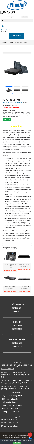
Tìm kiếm (24, 17)
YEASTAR (25, 102)
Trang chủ (4, 42)
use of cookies (28, 440)
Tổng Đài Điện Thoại (11, 42)
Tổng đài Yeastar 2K (24, 286)
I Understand (17, 442)
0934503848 (27, 437)
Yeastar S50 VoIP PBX (23, 264)
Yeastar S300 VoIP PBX (10, 286)
